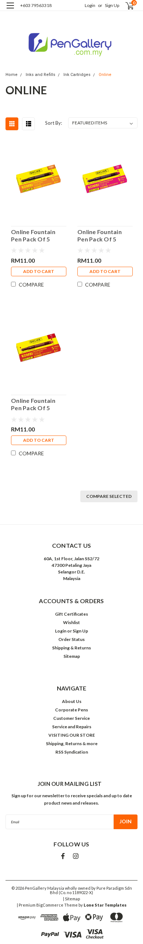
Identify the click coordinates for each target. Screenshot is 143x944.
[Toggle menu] (10, 10)
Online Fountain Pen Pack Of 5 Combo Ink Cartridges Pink (99, 235)
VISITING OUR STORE (71, 735)
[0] (125, 5)
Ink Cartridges (77, 74)
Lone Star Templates (105, 905)
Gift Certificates (71, 614)
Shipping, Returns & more (72, 743)
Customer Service (71, 718)
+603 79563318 (36, 5)
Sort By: (53, 123)
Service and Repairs (71, 726)
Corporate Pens (71, 709)
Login (90, 5)
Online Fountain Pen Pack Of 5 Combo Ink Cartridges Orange (37, 235)
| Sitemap (71, 898)
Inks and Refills (40, 74)
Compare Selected (109, 496)
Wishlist (71, 622)
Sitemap (71, 656)
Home (12, 74)
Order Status (71, 639)
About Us (71, 701)
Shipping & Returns (71, 647)
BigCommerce (49, 905)
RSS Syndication (71, 752)
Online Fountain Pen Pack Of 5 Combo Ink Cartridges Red (33, 404)
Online (105, 74)
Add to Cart (38, 271)
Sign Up (112, 5)
